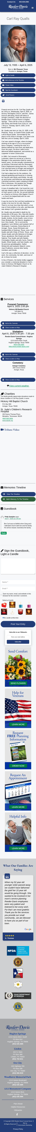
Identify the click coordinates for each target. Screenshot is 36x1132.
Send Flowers (9, 95)
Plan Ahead (18, 1104)
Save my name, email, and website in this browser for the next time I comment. (17, 595)
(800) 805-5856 (7, 418)
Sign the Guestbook (11, 90)
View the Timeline (13, 494)
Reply (4, 533)
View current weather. (19, 386)
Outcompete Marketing (25, 1125)
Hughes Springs (17, 1033)
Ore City (17, 1063)
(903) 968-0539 (17, 1073)
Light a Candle (9, 75)
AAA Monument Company (17, 1088)
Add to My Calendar (11, 323)
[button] (32, 7)
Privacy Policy (18, 1129)
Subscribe (18, 642)
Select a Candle (7, 600)
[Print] (3, 101)
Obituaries (18, 1110)
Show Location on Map (12, 327)
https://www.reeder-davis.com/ (19, 346)
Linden (17, 1048)
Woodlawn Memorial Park (17, 1077)
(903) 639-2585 (19, 344)
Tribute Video (9, 85)
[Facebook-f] (17, 1114)
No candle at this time (11, 618)
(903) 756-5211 (17, 1059)
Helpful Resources (18, 1107)
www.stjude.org (7, 420)
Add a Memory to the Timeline (14, 80)
